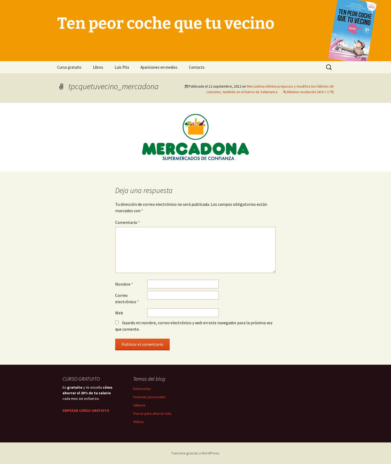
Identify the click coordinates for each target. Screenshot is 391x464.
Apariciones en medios (158, 67)
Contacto (197, 67)
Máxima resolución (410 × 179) (310, 91)
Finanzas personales (149, 397)
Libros (98, 67)
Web (119, 312)
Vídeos (138, 421)
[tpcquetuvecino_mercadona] (195, 136)
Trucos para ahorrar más (152, 413)
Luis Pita (122, 67)
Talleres (139, 405)
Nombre (124, 284)
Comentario (127, 222)
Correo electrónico (127, 298)
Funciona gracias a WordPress (195, 453)
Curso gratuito (69, 67)
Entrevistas (142, 388)
